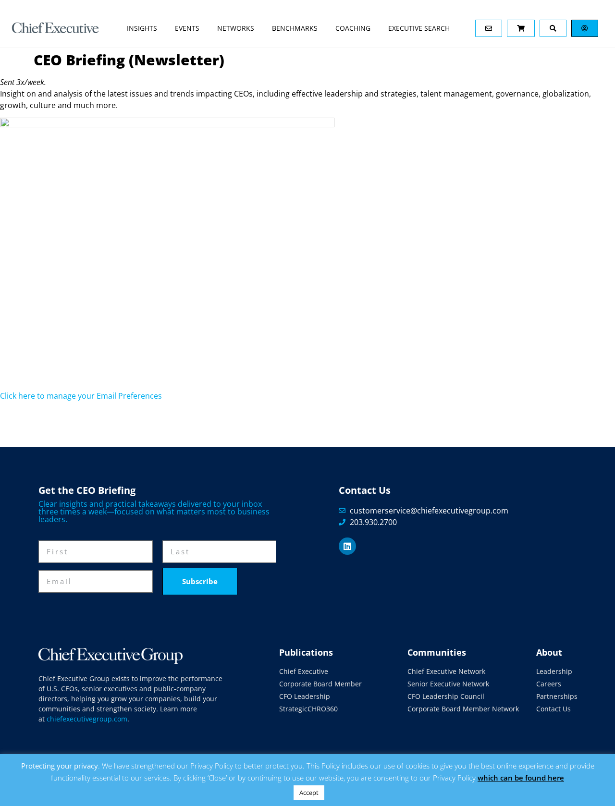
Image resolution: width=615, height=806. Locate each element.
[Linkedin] (347, 546)
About (549, 652)
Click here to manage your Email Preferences (81, 396)
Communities (436, 652)
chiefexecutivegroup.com (87, 718)
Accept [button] (309, 792)
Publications (306, 652)
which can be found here (521, 777)
